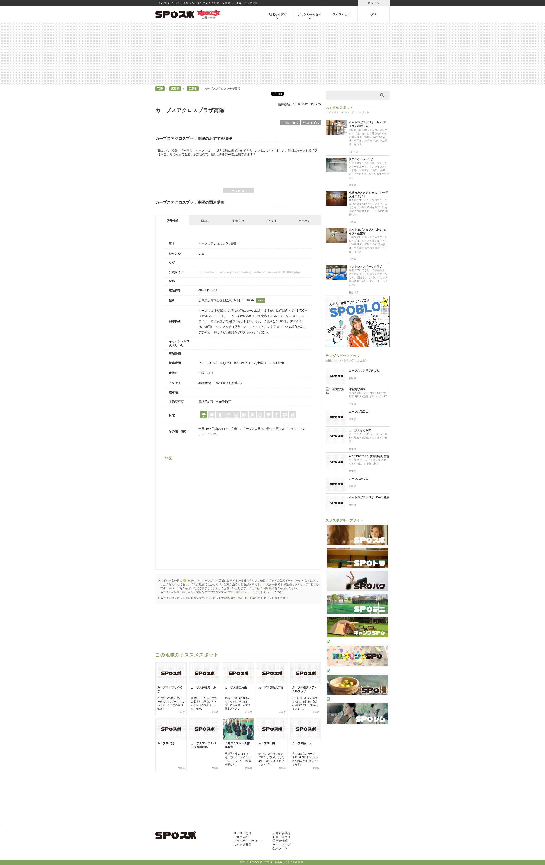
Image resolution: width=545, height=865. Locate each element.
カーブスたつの (358, 478)
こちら (239, 598)
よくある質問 (242, 844)
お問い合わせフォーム (241, 592)
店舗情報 (172, 220)
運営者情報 (279, 840)
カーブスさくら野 (360, 430)
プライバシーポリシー (248, 840)
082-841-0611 (207, 290)
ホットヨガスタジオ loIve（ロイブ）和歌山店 (368, 124)
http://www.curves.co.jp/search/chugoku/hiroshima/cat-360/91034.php (249, 272)
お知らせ (238, 220)
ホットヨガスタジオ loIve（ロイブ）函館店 (368, 231)
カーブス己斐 (165, 743)
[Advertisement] (272, 53)
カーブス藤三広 (301, 743)
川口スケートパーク (361, 159)
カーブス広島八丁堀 (270, 687)
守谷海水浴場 (357, 389)
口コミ (205, 220)
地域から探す (278, 14)
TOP (160, 88)
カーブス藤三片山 (236, 687)
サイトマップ (281, 844)
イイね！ (290, 123)
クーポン (304, 220)
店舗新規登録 (281, 833)
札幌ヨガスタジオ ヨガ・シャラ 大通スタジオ (369, 194)
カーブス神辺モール (203, 687)
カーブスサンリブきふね (364, 370)
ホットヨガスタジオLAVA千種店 (369, 497)
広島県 (175, 88)
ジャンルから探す (310, 14)
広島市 (193, 88)
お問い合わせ (281, 837)
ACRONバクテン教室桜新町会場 (369, 456)
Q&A (373, 14)
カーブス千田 (266, 743)
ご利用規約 (267, 588)
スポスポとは (342, 14)
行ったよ (311, 123)
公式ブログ (279, 848)
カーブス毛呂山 (358, 411)
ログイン (374, 3)
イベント (271, 220)
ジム (201, 253)
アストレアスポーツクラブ (365, 266)
